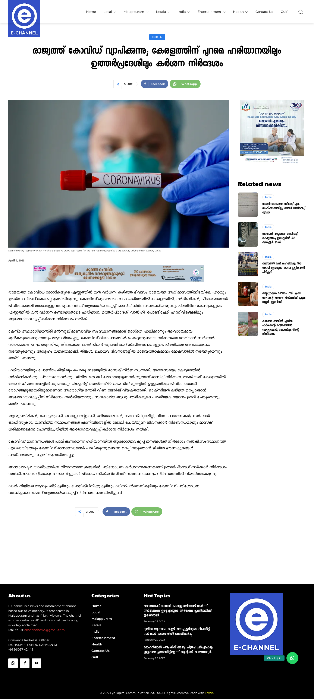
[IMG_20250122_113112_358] (118, 285)
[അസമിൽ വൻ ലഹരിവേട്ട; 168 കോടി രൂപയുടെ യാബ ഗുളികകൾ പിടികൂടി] (248, 264)
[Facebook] (24, 663)
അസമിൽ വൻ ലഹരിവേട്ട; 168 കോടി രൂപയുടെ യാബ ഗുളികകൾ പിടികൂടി (283, 268)
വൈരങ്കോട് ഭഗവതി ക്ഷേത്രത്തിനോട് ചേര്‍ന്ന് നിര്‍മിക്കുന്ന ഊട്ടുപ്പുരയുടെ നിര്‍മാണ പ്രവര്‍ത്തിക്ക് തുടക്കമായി (178, 611)
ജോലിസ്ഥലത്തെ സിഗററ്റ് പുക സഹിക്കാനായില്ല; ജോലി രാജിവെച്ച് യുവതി (283, 208)
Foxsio (209, 693)
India (157, 37)
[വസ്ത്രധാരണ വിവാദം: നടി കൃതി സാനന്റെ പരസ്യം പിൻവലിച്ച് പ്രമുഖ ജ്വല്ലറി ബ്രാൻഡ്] (248, 294)
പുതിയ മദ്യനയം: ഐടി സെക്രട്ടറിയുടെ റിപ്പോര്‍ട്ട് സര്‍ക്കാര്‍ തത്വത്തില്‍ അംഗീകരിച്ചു (177, 631)
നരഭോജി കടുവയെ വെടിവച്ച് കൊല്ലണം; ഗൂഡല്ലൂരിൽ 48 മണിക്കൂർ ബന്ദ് (279, 238)
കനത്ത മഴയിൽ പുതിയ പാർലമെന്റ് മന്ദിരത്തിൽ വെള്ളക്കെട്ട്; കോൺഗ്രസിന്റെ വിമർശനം (280, 327)
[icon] (13, 674)
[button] (300, 12)
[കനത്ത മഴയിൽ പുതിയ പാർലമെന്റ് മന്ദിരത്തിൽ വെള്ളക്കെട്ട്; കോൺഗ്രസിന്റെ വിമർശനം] (248, 324)
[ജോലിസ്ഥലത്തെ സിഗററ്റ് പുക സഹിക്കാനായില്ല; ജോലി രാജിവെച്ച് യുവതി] (248, 205)
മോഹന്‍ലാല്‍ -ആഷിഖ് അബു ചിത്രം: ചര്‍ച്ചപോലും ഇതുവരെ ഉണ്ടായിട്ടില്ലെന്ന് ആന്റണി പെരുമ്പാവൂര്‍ (178, 650)
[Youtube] (36, 663)
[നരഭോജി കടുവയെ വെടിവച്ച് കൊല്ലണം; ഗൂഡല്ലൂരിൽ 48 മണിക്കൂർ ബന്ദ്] (248, 234)
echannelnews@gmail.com (44, 630)
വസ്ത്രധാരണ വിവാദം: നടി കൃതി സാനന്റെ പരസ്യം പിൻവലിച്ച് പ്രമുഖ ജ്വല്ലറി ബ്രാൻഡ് (283, 298)
